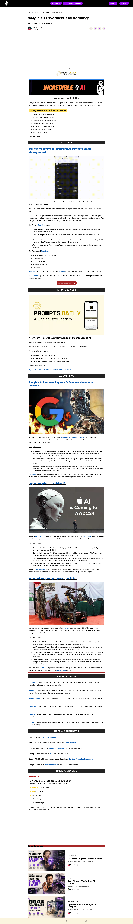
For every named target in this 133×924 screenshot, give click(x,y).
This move (87, 536)
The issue (32, 474)
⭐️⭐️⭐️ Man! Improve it (37, 791)
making (44, 668)
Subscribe (36, 799)
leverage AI (61, 670)
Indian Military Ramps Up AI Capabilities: (53, 578)
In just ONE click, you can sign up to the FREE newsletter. (51, 370)
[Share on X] (95, 28)
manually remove (51, 765)
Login (30, 799)
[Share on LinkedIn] (103, 28)
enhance (65, 628)
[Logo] (6, 3)
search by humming (56, 748)
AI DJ (52, 754)
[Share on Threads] (99, 28)
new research (71, 743)
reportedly (39, 536)
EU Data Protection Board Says (81, 759)
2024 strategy (40, 569)
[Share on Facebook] (91, 28)
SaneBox (32, 216)
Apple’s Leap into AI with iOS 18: (47, 483)
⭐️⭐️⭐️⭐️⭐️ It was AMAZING (39, 787)
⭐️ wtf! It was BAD (35, 795)
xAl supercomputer (49, 737)
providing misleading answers (72, 437)
